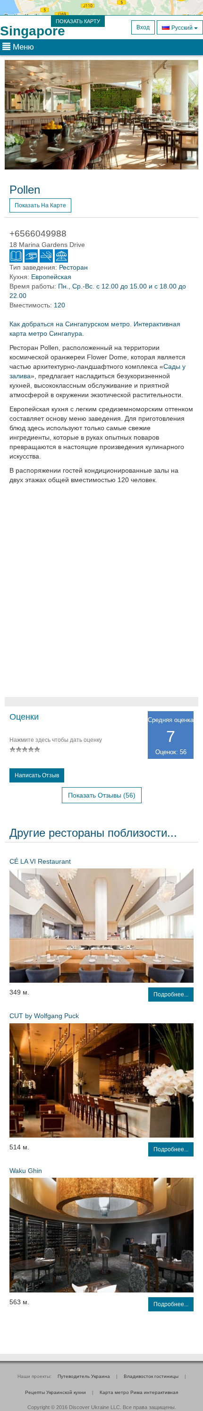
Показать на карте (40, 205)
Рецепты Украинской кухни (55, 1392)
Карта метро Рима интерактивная (139, 1392)
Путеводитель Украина (84, 1376)
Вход (143, 27)
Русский (182, 28)
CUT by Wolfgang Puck (44, 1016)
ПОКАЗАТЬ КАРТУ (78, 21)
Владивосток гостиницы (151, 1376)
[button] (19, 115)
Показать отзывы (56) (101, 795)
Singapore (32, 31)
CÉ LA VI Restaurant (40, 861)
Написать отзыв (37, 775)
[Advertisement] (101, 595)
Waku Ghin (25, 1170)
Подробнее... (170, 994)
